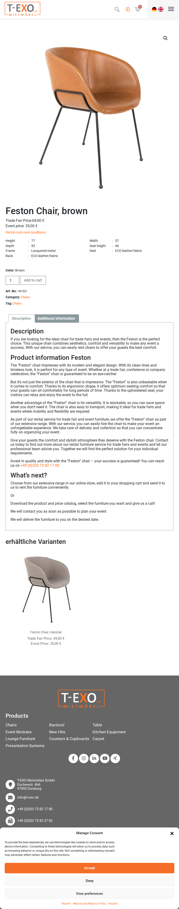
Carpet (98, 738)
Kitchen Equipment (109, 732)
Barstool (56, 725)
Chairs (25, 297)
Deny (89, 881)
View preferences (89, 894)
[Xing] (115, 758)
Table (97, 725)
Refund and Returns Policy (89, 903)
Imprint (66, 903)
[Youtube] (104, 758)
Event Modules (19, 732)
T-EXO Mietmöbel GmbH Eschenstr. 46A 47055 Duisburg (36, 785)
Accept (89, 868)
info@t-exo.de (28, 797)
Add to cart (33, 280)
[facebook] (73, 758)
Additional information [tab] (56, 318)
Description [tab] (21, 318)
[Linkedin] (94, 758)
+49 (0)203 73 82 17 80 (40, 465)
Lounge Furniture (20, 738)
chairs (17, 303)
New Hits (57, 732)
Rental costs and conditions (26, 232)
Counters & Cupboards (69, 738)
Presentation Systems (25, 745)
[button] (172, 833)
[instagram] (84, 758)
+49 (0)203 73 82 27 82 (34, 821)
